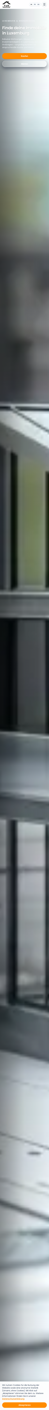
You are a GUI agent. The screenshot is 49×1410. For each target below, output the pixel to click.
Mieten (24, 64)
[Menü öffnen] (44, 4)
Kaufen (24, 56)
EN (38, 4)
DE (31, 4)
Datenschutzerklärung (13, 1398)
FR (35, 4)
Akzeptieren (25, 1405)
